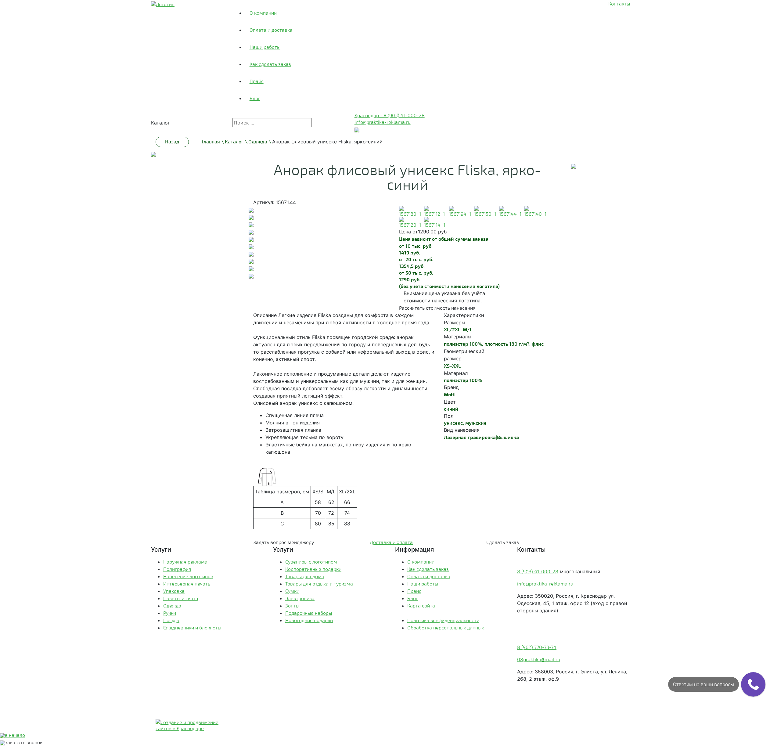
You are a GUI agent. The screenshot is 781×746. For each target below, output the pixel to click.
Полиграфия (177, 569)
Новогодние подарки (309, 620)
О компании (263, 13)
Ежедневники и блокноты (192, 627)
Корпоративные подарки (313, 569)
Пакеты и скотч (180, 598)
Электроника (300, 598)
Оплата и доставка (271, 30)
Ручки (169, 613)
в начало (15, 735)
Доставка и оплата (391, 542)
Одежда (172, 605)
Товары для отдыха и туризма (319, 583)
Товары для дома (304, 576)
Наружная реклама (185, 561)
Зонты (292, 605)
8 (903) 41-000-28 (537, 571)
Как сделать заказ (270, 64)
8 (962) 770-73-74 (536, 647)
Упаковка (174, 591)
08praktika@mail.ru (538, 659)
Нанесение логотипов (188, 576)
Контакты (619, 3)
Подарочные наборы (308, 613)
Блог (255, 98)
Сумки (292, 591)
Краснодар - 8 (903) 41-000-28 (390, 115)
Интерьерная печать (186, 583)
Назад (172, 141)
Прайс (257, 81)
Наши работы (265, 47)
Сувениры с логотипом (311, 561)
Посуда (171, 620)
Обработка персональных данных (445, 627)
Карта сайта (421, 605)
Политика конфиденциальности (443, 620)
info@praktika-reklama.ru (383, 122)
